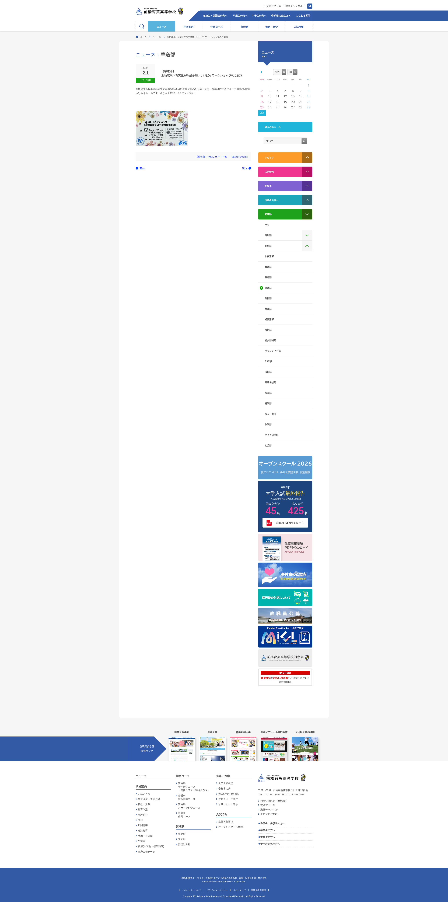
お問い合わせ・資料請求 (273, 800)
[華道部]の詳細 (240, 156)
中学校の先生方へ (270, 843)
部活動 (180, 826)
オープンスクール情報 (230, 826)
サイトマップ (239, 890)
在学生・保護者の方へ (272, 823)
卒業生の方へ (267, 830)
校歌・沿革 (144, 804)
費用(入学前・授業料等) (151, 846)
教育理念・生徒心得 (149, 799)
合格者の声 (224, 788)
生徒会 (141, 841)
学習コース (183, 775)
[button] (261, 72)
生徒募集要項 (225, 821)
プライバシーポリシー (217, 890)
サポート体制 (145, 835)
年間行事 (143, 825)
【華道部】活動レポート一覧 (211, 156)
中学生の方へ (267, 837)
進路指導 (143, 830)
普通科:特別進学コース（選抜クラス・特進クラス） (194, 787)
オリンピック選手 (228, 804)
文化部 (182, 839)
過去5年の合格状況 (228, 793)
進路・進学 (223, 775)
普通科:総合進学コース (186, 797)
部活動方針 (184, 844)
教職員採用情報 (258, 890)
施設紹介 (143, 814)
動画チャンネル (294, 6)
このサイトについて (191, 890)
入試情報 (221, 814)
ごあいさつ (144, 793)
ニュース (157, 37)
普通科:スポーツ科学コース (189, 806)
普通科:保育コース (184, 815)
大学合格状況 (225, 783)
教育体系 (143, 809)
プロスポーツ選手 (228, 799)
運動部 (182, 833)
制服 (140, 820)
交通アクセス (273, 6)
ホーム (143, 37)
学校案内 (141, 786)
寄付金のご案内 (269, 814)
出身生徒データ (146, 851)
